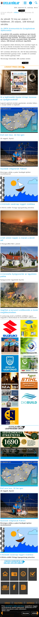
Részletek (26, 613)
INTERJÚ (30, 603)
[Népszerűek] (23, 577)
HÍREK (16, 12)
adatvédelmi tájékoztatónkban (14, 606)
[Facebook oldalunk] (14, 591)
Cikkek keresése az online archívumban (13, 562)
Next (36, 454)
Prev (3, 454)
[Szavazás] (32, 577)
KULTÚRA (18, 603)
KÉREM (34, 613)
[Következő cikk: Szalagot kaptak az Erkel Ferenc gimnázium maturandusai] (2, 613)
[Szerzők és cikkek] (23, 591)
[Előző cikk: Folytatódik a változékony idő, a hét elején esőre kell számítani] (38, 613)
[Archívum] (5, 591)
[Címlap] (5, 577)
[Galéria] (14, 577)
